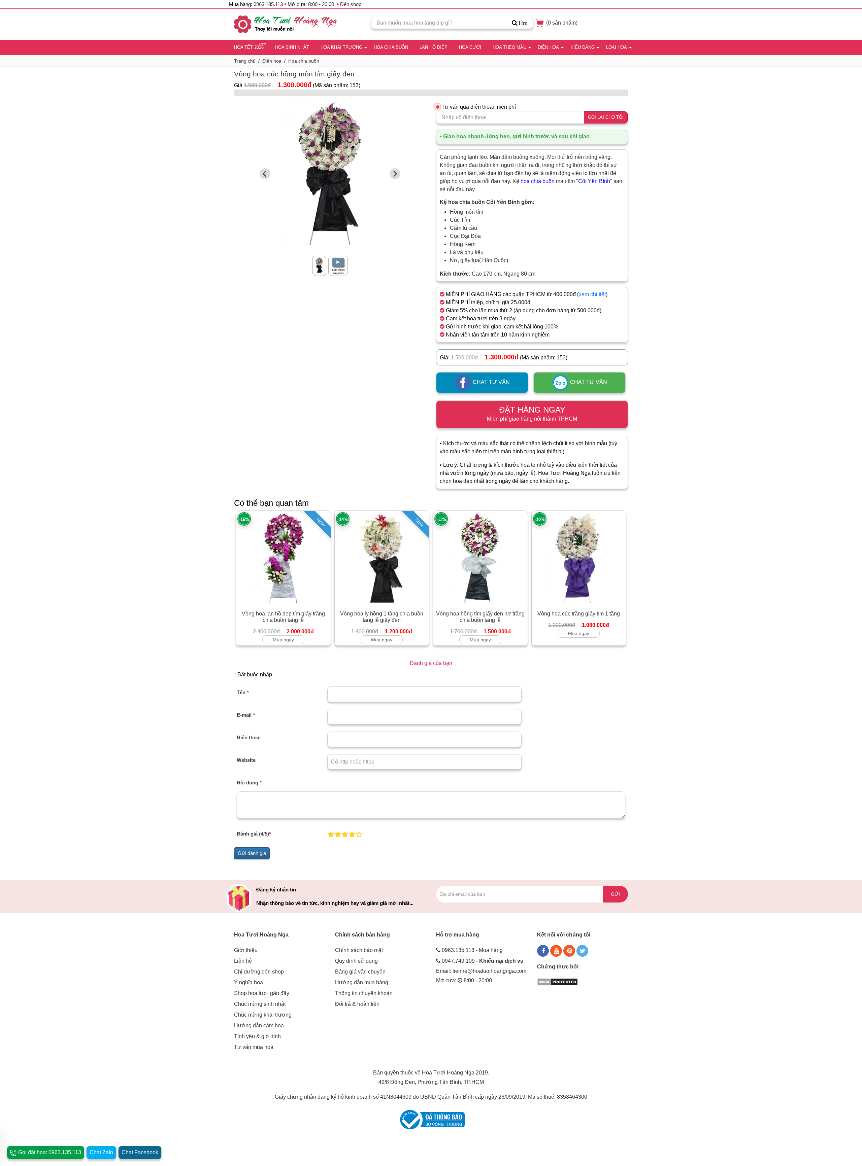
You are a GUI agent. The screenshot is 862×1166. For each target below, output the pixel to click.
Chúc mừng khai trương (263, 1015)
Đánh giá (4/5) (254, 834)
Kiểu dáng (582, 47)
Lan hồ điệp (433, 47)
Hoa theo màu (509, 47)
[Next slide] (395, 173)
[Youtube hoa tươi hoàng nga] (556, 951)
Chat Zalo (101, 1152)
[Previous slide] (265, 173)
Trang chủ (245, 61)
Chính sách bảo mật (359, 950)
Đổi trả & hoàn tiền (357, 1004)
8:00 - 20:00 (321, 4)
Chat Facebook (140, 1152)
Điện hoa (548, 47)
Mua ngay (283, 639)
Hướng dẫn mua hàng (361, 982)
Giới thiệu (246, 950)
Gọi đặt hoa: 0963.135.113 (49, 1152)
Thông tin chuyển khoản (364, 993)
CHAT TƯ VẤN (490, 382)
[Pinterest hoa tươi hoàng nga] (569, 951)
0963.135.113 (268, 4)
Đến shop (350, 4)
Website (246, 760)
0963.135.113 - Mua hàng (472, 950)
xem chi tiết (592, 294)
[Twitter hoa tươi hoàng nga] (582, 951)
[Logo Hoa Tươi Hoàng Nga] (285, 24)
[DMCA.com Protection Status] (557, 981)
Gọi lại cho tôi (606, 117)
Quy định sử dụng (356, 961)
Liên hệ (243, 961)
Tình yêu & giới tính (257, 1036)
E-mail (246, 715)
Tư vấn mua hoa (253, 1047)
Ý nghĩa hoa (248, 982)
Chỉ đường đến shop (259, 972)
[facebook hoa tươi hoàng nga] (543, 951)
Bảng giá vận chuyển (360, 972)
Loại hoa (616, 47)
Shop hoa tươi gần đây (261, 993)
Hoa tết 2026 (249, 47)
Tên (243, 692)
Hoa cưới (470, 47)
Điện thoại (249, 737)
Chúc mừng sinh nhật (260, 1004)
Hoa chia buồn (391, 47)
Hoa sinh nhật (292, 47)
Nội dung (249, 782)
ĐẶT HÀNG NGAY (532, 413)
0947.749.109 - (483, 961)
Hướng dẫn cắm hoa (259, 1025)
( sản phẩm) (561, 23)
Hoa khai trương (341, 47)
